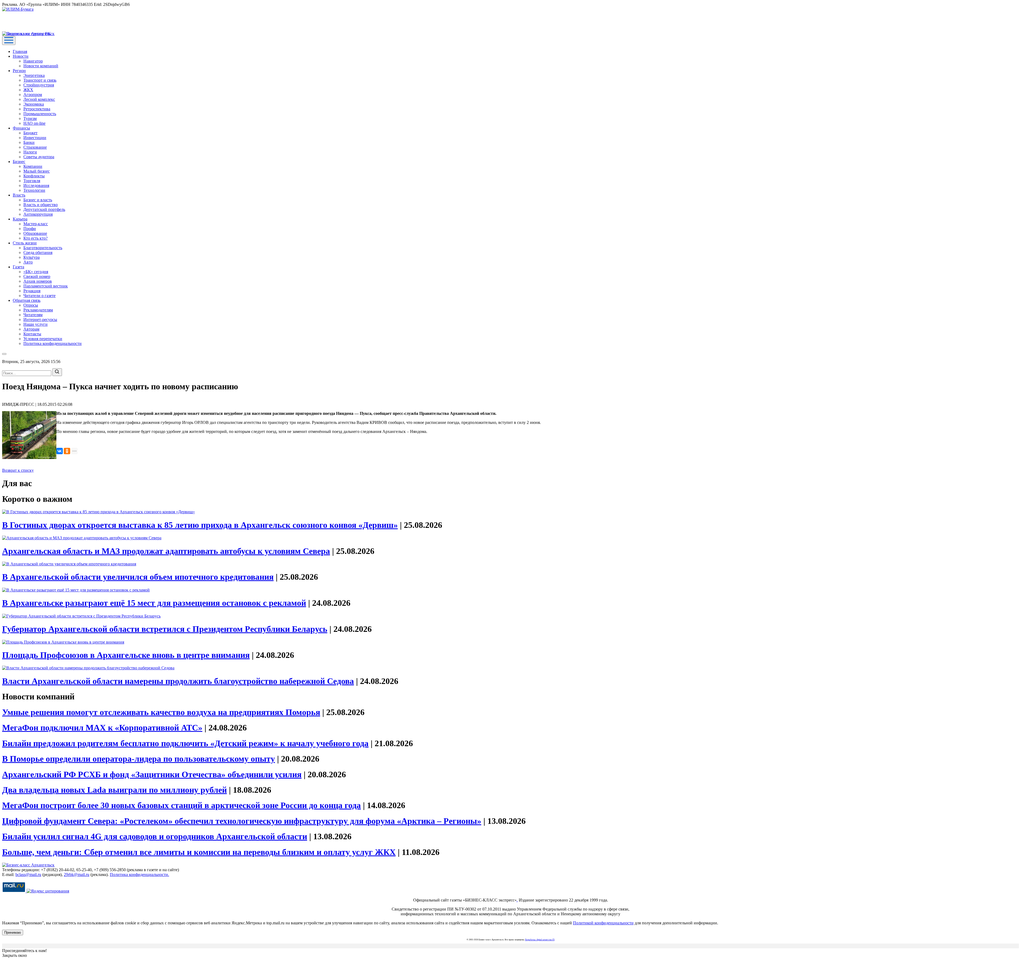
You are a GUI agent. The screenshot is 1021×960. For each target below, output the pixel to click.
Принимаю (12, 932)
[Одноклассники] (67, 451)
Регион (19, 70)
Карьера (20, 219)
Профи (29, 228)
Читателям (33, 314)
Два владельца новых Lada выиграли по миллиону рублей (114, 790)
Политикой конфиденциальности (603, 923)
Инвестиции (34, 137)
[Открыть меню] (8, 40)
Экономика (33, 104)
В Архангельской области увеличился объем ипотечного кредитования (138, 577)
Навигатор (33, 61)
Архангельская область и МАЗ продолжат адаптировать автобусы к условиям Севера (166, 551)
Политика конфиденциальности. (139, 874)
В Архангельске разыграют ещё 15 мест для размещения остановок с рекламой (154, 603)
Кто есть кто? (35, 238)
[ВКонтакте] (59, 451)
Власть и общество (40, 204)
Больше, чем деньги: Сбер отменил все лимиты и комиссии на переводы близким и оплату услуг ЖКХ (199, 852)
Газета (18, 267)
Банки (29, 142)
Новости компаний (40, 66)
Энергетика (34, 75)
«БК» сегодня (35, 271)
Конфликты (34, 176)
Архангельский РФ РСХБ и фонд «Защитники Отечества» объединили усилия (152, 774)
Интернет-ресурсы (40, 319)
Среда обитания (37, 252)
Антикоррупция (38, 214)
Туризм (30, 118)
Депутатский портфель (44, 209)
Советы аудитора (38, 157)
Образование (35, 233)
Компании (32, 166)
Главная (20, 51)
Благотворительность (42, 247)
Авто (28, 262)
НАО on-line (34, 123)
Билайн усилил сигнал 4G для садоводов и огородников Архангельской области (154, 836)
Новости (20, 56)
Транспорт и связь (39, 80)
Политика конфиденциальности (52, 343)
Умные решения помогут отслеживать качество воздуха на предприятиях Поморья (161, 712)
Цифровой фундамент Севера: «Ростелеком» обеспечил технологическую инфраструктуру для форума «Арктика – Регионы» (241, 821)
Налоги (30, 152)
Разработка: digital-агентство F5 (540, 939)
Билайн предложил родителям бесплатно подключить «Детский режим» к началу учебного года (185, 743)
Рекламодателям (38, 310)
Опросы (30, 305)
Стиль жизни (25, 243)
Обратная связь (26, 300)
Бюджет (30, 133)
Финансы (21, 128)
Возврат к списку (18, 470)
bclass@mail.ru (28, 874)
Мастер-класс (35, 224)
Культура (31, 257)
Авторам (31, 329)
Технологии (34, 190)
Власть (19, 195)
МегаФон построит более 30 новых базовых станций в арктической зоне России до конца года (181, 805)
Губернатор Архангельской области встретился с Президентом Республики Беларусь (164, 629)
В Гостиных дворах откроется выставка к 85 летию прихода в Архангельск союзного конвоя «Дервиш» (200, 525)
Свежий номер (36, 276)
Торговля (31, 180)
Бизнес (19, 161)
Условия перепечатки (42, 338)
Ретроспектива (36, 109)
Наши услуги (35, 324)
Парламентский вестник (45, 286)
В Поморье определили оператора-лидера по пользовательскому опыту (138, 758)
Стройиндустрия (38, 85)
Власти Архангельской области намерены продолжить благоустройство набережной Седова (178, 681)
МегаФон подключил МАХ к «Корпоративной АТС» (102, 727)
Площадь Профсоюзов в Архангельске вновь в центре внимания (126, 655)
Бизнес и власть (37, 200)
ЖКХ (28, 89)
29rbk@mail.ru (76, 874)
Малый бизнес (36, 171)
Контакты (32, 334)
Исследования (36, 185)
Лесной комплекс (39, 99)
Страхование (35, 147)
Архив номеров (37, 281)
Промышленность (39, 113)
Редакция (31, 291)
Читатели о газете (39, 295)
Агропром (32, 94)
